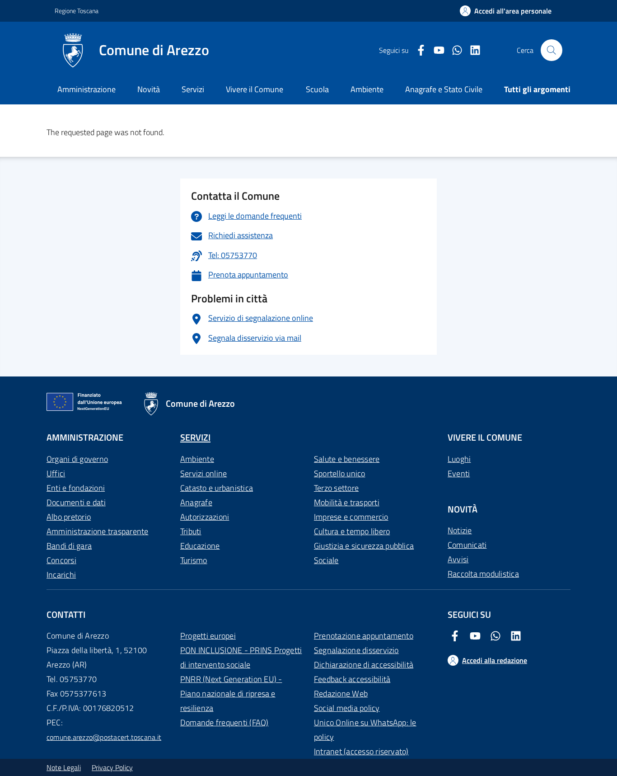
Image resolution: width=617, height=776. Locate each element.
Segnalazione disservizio (356, 650)
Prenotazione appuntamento (363, 636)
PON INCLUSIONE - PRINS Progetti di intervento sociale (241, 657)
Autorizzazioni (204, 517)
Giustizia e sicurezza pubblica (364, 546)
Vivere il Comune (254, 89)
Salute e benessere (346, 459)
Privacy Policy (112, 767)
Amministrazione (86, 89)
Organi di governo (77, 459)
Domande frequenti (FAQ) (224, 722)
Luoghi (459, 459)
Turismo (193, 560)
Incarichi (61, 575)
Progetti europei (208, 636)
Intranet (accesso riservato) (361, 751)
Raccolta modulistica (483, 574)
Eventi (459, 473)
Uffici (56, 473)
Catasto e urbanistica (216, 488)
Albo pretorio (69, 517)
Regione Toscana (76, 10)
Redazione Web (341, 693)
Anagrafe (196, 502)
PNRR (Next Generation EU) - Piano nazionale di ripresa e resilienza (231, 693)
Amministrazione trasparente (97, 531)
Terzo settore (336, 488)
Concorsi (61, 560)
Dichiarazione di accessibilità (363, 664)
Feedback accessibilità (352, 679)
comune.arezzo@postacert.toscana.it (104, 737)
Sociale (326, 560)
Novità (148, 89)
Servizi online (203, 473)
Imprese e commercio (351, 517)
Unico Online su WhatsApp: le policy (365, 729)
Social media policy (347, 708)
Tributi (190, 531)
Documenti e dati (76, 502)
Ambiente (197, 459)
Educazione (200, 546)
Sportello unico (339, 473)
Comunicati (467, 545)
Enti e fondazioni (76, 488)
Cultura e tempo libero (352, 531)
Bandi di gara (69, 546)
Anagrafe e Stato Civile (443, 89)
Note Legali (64, 767)
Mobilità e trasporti (346, 502)
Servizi (193, 89)
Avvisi (458, 559)
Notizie (460, 530)
